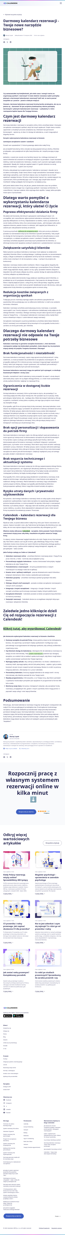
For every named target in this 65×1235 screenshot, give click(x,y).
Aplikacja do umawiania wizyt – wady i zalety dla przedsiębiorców (11, 1203)
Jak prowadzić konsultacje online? (53, 1149)
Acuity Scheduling (28, 1127)
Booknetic (26, 1135)
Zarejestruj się (7, 1028)
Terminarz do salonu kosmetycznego (8, 1124)
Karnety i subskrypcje (9, 1070)
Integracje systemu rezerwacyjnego (12, 1061)
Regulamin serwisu (57, 1228)
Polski (57, 1216)
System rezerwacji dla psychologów (9, 1135)
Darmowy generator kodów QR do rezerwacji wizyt (11, 1158)
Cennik (5, 1064)
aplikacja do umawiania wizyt (28, 231)
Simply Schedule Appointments (32, 1147)
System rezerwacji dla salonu (11, 1128)
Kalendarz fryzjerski (8, 1131)
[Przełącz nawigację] (61, 3)
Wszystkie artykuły (52, 843)
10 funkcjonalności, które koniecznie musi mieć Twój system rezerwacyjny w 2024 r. (11, 1190)
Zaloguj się (6, 1031)
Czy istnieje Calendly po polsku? (52, 1140)
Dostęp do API (7, 1086)
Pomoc (5, 1034)
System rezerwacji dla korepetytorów (9, 1144)
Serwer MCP (6, 1089)
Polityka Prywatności (44, 1228)
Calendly (26, 1124)
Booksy (25, 1132)
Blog (4, 1037)
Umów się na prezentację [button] (10, 1042)
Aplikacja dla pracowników (10, 1076)
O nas (4, 1048)
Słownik (5, 1040)
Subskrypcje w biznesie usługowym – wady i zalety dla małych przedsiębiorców (11, 1179)
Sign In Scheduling (29, 1138)
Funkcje (5, 1059)
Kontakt (5, 1045)
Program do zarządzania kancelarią (9, 1139)
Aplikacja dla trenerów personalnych (9, 1149)
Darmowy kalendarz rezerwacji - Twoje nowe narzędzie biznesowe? (52, 1144)
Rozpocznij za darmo (26, 812)
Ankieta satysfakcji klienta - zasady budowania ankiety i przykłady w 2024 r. (10, 1197)
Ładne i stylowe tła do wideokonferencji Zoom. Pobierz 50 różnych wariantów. (52, 1135)
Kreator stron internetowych (10, 1073)
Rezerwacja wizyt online (9, 1067)
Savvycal (26, 1129)
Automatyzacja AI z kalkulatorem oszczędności (12, 1162)
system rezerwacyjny (36, 654)
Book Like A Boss (28, 1141)
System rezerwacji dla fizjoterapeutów (9, 1153)
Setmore (26, 1144)
